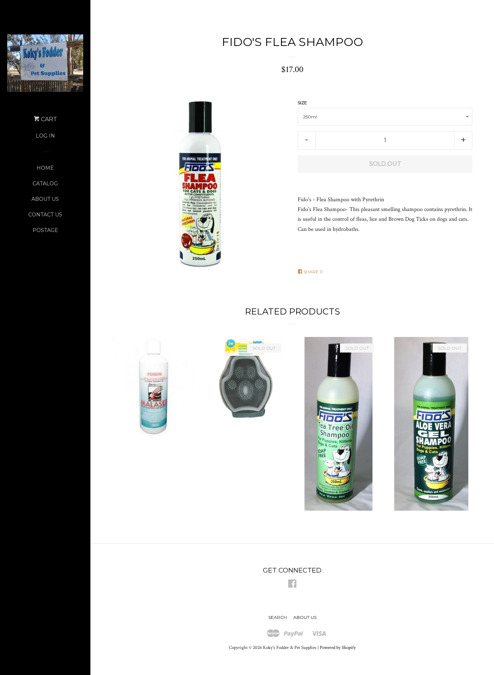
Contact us (45, 214)
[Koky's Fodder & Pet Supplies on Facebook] (292, 585)
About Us (45, 199)
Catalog (45, 183)
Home (45, 168)
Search (277, 617)
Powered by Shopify (338, 647)
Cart (48, 119)
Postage (45, 230)
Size (302, 102)
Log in (45, 135)
